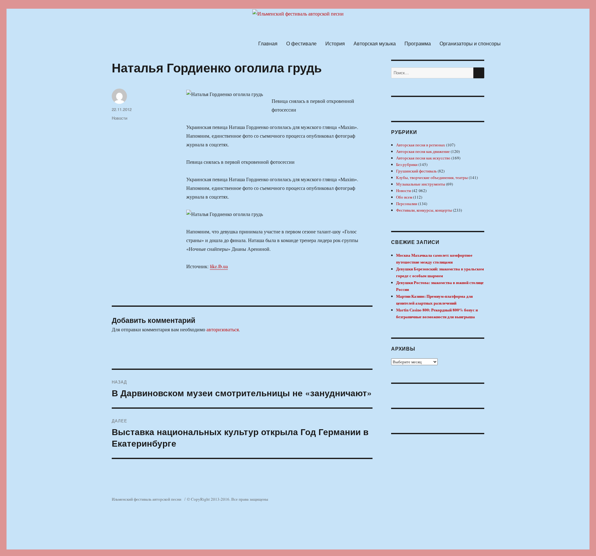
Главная (268, 43)
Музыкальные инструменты (420, 184)
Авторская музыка (375, 43)
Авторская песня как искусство (423, 158)
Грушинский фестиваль (416, 171)
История (335, 43)
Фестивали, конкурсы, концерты (424, 210)
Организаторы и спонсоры (470, 43)
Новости (119, 118)
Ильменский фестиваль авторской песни (146, 499)
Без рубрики (407, 164)
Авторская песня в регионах (420, 145)
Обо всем (404, 197)
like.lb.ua (219, 266)
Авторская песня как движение (423, 151)
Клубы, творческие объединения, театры (432, 177)
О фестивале (301, 43)
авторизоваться (222, 329)
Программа (417, 43)
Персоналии (406, 203)
